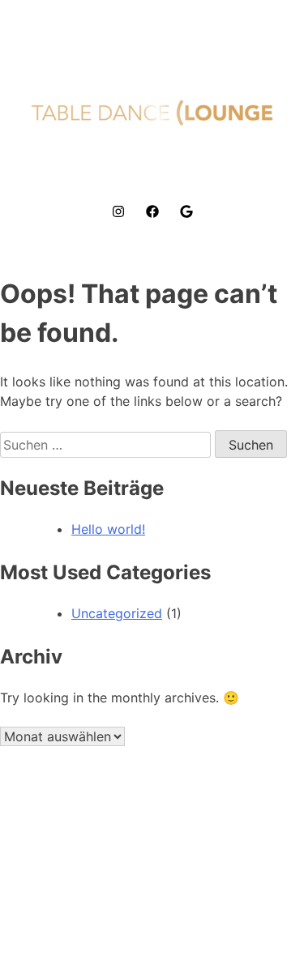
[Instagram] (118, 211)
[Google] (186, 211)
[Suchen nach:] (107, 445)
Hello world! (108, 529)
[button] (151, 164)
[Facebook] (152, 211)
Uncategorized (116, 613)
